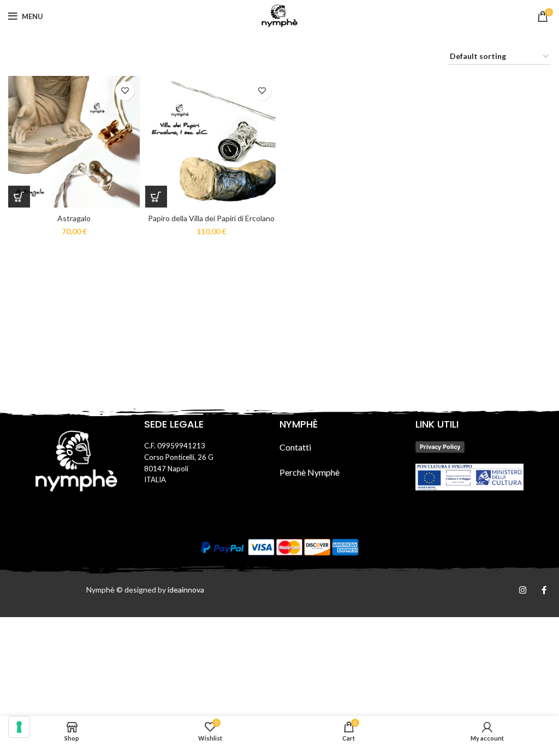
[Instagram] (523, 590)
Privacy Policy (440, 447)
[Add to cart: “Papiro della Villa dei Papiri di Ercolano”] (156, 197)
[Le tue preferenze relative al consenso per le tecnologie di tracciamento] (19, 727)
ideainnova (186, 589)
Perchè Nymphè (310, 472)
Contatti (295, 447)
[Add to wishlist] (124, 90)
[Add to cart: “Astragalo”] (19, 197)
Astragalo (74, 218)
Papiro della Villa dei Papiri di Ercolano (211, 218)
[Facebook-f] (544, 590)
